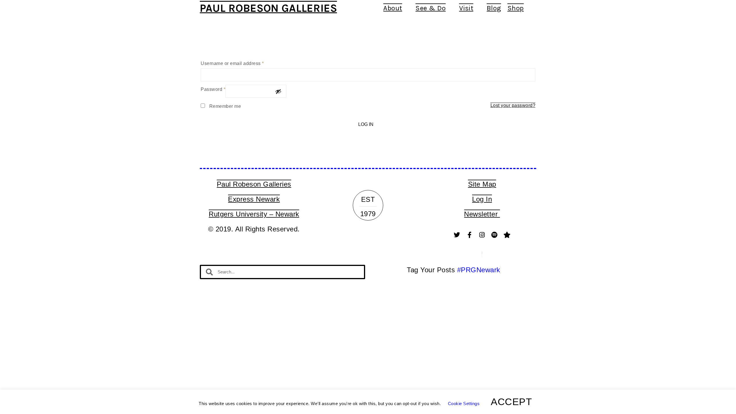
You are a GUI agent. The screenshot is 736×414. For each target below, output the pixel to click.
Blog (494, 8)
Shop (515, 8)
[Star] (507, 235)
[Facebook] (469, 235)
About (392, 8)
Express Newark (254, 199)
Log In (482, 199)
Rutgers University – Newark (254, 214)
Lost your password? (513, 105)
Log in (365, 124)
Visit (466, 8)
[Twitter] (457, 235)
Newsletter (482, 214)
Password (213, 89)
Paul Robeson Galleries (268, 8)
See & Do (430, 8)
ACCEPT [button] (511, 401)
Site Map (482, 184)
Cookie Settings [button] (464, 403)
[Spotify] (494, 235)
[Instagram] (482, 235)
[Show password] (278, 91)
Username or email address (232, 63)
